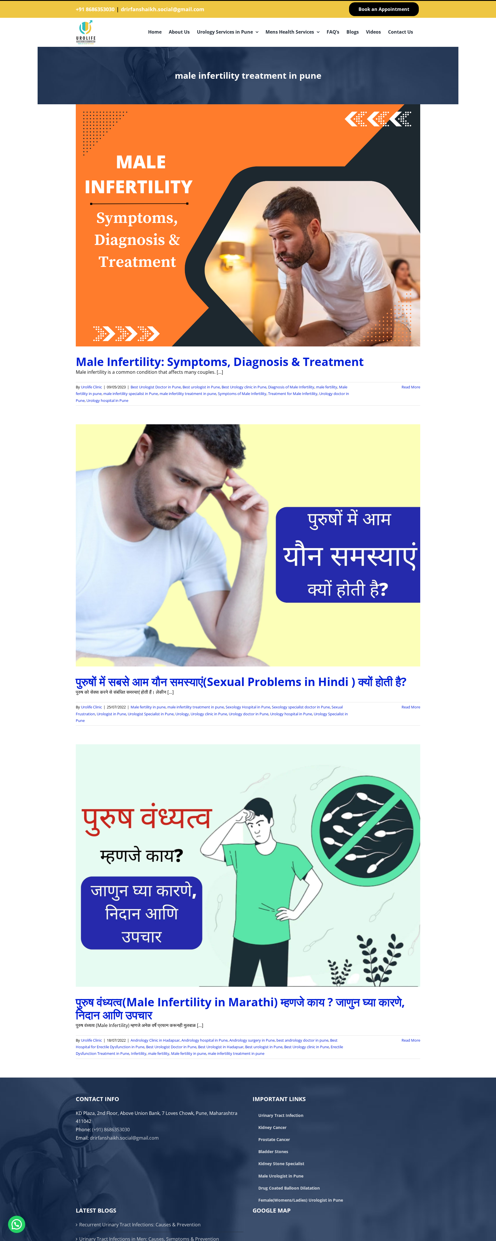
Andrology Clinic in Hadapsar (155, 1040)
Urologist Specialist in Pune (151, 713)
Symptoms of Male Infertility (242, 393)
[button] (16, 1224)
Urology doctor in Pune (248, 713)
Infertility (138, 1053)
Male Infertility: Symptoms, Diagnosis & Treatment (220, 361)
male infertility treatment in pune (188, 393)
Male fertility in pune (148, 707)
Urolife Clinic (91, 387)
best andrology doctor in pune (302, 1040)
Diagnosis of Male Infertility (291, 387)
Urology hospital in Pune (107, 400)
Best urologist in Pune (201, 387)
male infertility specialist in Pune (130, 393)
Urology (182, 713)
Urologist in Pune (111, 713)
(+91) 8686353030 (111, 1129)
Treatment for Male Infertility (292, 393)
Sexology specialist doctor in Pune (301, 707)
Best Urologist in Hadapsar (220, 1046)
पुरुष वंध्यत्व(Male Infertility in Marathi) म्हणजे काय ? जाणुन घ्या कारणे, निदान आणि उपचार (240, 1008)
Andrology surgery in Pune (252, 1040)
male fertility (326, 387)
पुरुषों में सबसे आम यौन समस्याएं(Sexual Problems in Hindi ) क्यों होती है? (241, 681)
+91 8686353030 (95, 9)
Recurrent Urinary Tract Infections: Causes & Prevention (140, 1224)
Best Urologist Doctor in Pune (156, 387)
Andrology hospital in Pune (204, 1040)
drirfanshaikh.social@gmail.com (162, 9)
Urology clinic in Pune (209, 713)
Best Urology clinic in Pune (244, 387)
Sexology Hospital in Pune (248, 707)
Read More (411, 387)
